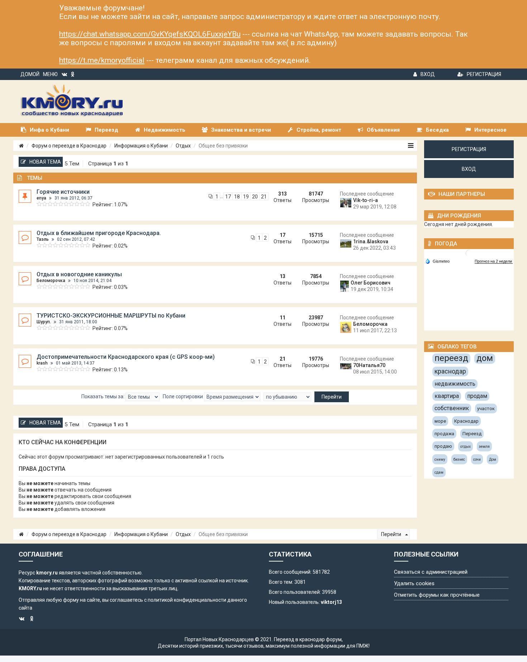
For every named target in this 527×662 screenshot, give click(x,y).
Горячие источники (63, 191)
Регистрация (484, 74)
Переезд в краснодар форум (308, 639)
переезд (451, 358)
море (440, 421)
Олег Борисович (370, 283)
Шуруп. (44, 321)
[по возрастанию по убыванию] (287, 397)
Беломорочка (51, 280)
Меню (50, 74)
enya (41, 198)
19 (246, 196)
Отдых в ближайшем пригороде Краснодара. (99, 233)
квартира (447, 396)
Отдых (183, 146)
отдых (465, 447)
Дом (492, 459)
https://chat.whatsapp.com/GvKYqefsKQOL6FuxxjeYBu (150, 34)
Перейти (391, 534)
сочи (477, 459)
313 (282, 194)
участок (486, 408)
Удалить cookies (414, 583)
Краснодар (466, 421)
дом (484, 358)
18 (237, 196)
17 (228, 196)
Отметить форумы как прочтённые (437, 595)
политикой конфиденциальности (187, 600)
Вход (428, 74)
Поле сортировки (183, 396)
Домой (29, 74)
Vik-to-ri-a (365, 200)
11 (282, 317)
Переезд (471, 433)
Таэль (43, 239)
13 (282, 276)
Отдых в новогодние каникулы (79, 274)
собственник (452, 408)
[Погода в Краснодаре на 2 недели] (494, 261)
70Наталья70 (369, 365)
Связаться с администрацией (430, 572)
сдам (439, 472)
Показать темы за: (103, 396)
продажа (444, 433)
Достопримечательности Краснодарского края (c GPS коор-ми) (126, 356)
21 (264, 196)
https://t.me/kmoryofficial (101, 60)
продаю (443, 446)
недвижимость (455, 383)
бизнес (459, 459)
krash (42, 363)
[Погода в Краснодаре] (469, 252)
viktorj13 (331, 602)
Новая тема (45, 162)
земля (484, 447)
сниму (440, 459)
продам (477, 396)
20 (255, 196)
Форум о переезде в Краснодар (69, 146)
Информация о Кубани (141, 146)
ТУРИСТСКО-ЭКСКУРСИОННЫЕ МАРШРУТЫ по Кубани (111, 315)
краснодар (450, 371)
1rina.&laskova (370, 241)
